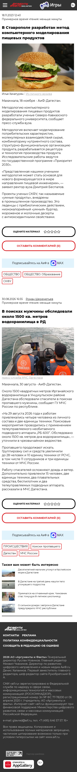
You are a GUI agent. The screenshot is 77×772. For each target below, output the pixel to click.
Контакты (11, 635)
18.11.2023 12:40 (11, 15)
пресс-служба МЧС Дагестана (22, 377)
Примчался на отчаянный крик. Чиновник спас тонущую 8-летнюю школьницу (42, 595)
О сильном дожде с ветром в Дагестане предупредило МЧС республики (41, 607)
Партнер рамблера (35, 754)
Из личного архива (39, 94)
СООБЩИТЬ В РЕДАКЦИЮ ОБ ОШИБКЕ (31, 645)
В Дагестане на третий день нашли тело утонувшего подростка (41, 583)
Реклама (29, 635)
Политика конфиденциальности (30, 640)
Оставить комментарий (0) (38, 246)
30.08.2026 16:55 (12, 299)
